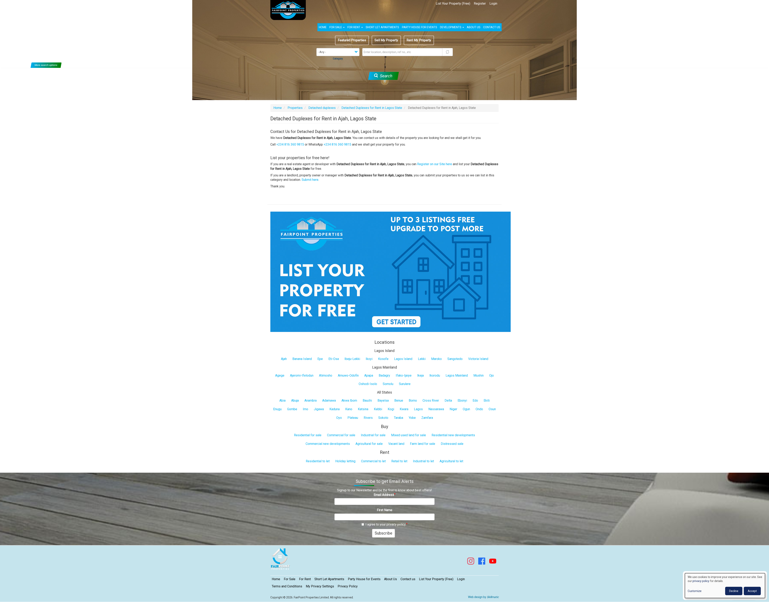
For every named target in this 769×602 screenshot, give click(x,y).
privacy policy (701, 581)
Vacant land (396, 444)
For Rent (354, 27)
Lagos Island (403, 359)
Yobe (412, 418)
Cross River (431, 400)
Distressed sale (452, 444)
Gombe (292, 409)
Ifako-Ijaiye (404, 375)
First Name (384, 510)
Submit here (310, 180)
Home (323, 27)
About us (473, 27)
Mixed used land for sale (408, 435)
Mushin (478, 375)
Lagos (418, 409)
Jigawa (319, 409)
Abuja (295, 400)
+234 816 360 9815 (290, 144)
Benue (398, 400)
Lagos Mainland (457, 375)
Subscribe (383, 533)
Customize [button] (695, 591)
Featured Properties (352, 40)
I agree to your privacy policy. (385, 524)
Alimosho (325, 375)
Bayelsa (383, 400)
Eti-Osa (333, 359)
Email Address (384, 495)
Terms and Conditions (287, 586)
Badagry (384, 375)
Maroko (436, 359)
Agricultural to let (451, 461)
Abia (282, 400)
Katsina (363, 409)
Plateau (352, 418)
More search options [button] (46, 65)
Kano (348, 409)
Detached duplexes (322, 108)
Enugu (277, 409)
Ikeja (420, 375)
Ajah (284, 359)
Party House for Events (419, 27)
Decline (733, 591)
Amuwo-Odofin (348, 375)
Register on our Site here (434, 164)
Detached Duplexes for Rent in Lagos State (371, 108)
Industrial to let (423, 461)
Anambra (310, 400)
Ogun (466, 409)
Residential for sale (307, 435)
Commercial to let (373, 461)
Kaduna (334, 409)
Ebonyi (462, 400)
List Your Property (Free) (453, 3)
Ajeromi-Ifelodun (301, 375)
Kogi (391, 409)
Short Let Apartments (382, 27)
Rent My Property (419, 40)
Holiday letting (345, 461)
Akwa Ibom (349, 400)
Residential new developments (453, 435)
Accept (752, 591)
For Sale (336, 27)
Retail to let (399, 461)
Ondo (479, 409)
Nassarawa (436, 409)
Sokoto (383, 418)
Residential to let (318, 461)
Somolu (388, 384)
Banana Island (302, 359)
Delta (448, 400)
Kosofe (383, 359)
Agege (279, 375)
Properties (295, 108)
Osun (492, 409)
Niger (453, 409)
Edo (475, 400)
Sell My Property (386, 40)
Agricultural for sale (369, 444)
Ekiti (487, 400)
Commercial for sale (341, 435)
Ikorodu (434, 375)
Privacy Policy (348, 586)
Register (480, 3)
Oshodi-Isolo (368, 384)
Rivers (368, 418)
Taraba (398, 418)
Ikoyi (369, 359)
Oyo (339, 418)
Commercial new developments (328, 444)
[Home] (289, 10)
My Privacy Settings (320, 586)
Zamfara (427, 418)
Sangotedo (455, 359)
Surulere (405, 384)
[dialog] (725, 585)
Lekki (422, 359)
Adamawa (329, 400)
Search (385, 75)
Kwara (404, 409)
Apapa (368, 375)
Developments (451, 27)
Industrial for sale (373, 435)
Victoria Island (478, 359)
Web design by (483, 597)
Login (493, 3)
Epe (320, 359)
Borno (413, 400)
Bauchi (367, 400)
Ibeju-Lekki (352, 359)
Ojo (491, 375)
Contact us (491, 27)
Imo (305, 409)
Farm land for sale (422, 444)
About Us (390, 579)
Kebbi (378, 409)
